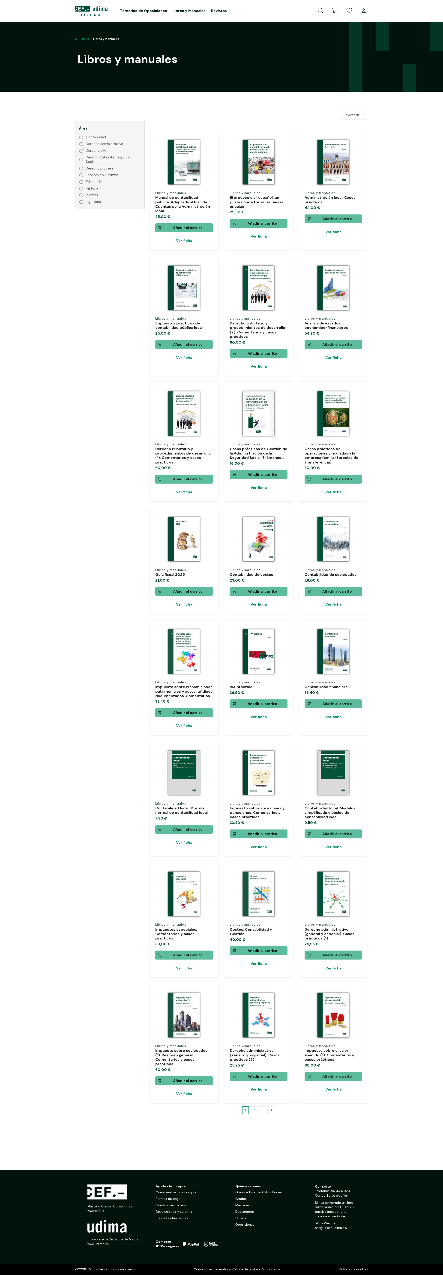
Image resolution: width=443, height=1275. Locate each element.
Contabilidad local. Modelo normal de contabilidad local (181, 810)
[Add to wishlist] (209, 142)
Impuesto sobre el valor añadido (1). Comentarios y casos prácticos (329, 1055)
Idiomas (92, 195)
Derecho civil (96, 151)
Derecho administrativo (104, 144)
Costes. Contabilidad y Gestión (251, 931)
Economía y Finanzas (102, 175)
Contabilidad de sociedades (330, 574)
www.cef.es (95, 1211)
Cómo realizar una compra (176, 1192)
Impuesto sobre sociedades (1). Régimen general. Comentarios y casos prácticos (181, 1057)
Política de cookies (353, 1269)
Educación (94, 182)
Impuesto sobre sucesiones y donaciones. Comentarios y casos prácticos (257, 812)
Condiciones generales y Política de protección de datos (237, 1269)
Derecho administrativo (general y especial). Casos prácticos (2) (255, 1055)
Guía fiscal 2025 (170, 574)
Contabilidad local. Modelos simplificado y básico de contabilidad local (330, 812)
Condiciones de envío (172, 1205)
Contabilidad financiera (326, 686)
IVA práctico (241, 686)
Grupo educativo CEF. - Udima (258, 1192)
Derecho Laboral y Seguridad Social (109, 159)
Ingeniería (93, 202)
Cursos (240, 1218)
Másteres (242, 1205)
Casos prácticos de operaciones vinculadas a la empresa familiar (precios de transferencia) (331, 455)
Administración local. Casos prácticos (330, 199)
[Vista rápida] (209, 150)
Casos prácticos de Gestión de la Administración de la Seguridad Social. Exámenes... (258, 453)
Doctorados (244, 1212)
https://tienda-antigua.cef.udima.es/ (331, 1225)
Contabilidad (96, 137)
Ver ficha (184, 240)
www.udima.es (98, 1244)
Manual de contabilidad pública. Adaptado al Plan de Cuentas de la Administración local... (182, 204)
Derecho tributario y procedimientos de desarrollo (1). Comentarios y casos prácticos (183, 455)
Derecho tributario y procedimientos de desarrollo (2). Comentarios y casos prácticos (257, 330)
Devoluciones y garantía (174, 1212)
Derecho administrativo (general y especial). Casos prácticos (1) (329, 934)
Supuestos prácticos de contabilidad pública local (179, 325)
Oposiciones (244, 1224)
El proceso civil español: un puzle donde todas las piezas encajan (257, 202)
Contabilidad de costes (251, 574)
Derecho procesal (100, 168)
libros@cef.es (337, 1195)
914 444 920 (340, 1191)
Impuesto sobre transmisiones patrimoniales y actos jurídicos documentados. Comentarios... (184, 691)
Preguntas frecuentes (172, 1218)
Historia (92, 188)
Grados (241, 1199)
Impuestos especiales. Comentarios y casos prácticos (176, 934)
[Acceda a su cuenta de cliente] (363, 11)
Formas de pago (168, 1199)
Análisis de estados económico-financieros (326, 325)
